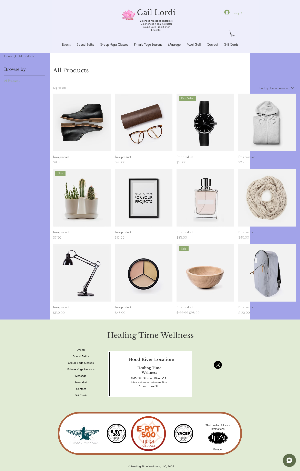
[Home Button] (149, 15)
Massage (81, 375)
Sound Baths (81, 356)
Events (81, 349)
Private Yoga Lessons (80, 369)
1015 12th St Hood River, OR (149, 378)
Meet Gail (81, 382)
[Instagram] (218, 365)
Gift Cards (81, 395)
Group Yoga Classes (81, 362)
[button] (232, 33)
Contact (81, 388)
